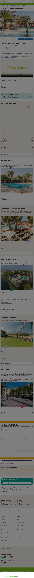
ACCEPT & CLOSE (15, 576)
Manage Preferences (8, 576)
